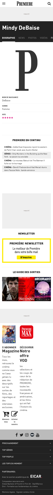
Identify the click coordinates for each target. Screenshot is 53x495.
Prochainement (10, 443)
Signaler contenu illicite (25, 492)
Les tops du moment (12, 463)
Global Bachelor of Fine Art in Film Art (16, 484)
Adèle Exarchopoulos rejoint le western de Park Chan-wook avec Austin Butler (25, 148)
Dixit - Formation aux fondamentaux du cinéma (20, 486)
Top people (7, 457)
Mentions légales (8, 492)
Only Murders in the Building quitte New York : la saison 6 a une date (25, 155)
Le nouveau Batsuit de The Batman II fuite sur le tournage (24, 162)
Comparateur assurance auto (13, 481)
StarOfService (37, 484)
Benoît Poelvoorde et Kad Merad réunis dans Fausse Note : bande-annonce (25, 168)
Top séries (7, 450)
